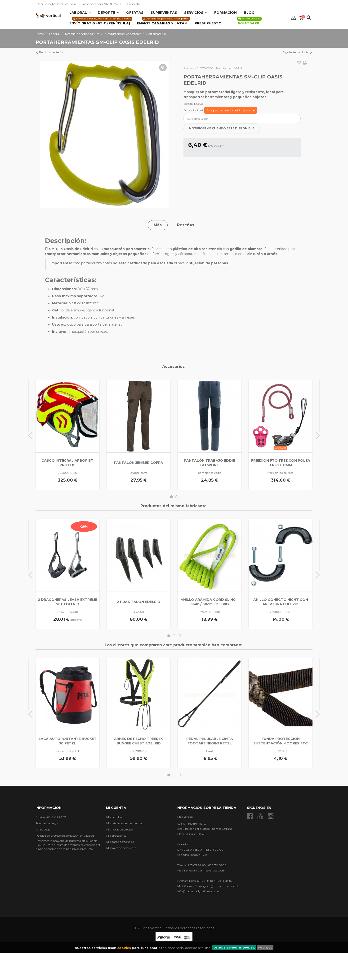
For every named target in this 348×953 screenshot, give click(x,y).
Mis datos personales (120, 842)
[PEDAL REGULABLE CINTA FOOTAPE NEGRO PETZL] (209, 694)
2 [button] (176, 496)
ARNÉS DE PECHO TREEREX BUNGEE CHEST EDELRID (138, 741)
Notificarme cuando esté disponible (221, 128)
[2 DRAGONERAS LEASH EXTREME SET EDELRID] (67, 555)
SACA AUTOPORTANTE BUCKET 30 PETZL (67, 741)
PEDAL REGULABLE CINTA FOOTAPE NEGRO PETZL (209, 741)
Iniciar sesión (293, 17)
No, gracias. (265, 947)
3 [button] (179, 635)
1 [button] (171, 496)
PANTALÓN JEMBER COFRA (138, 463)
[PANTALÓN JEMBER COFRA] (138, 415)
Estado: (188, 103)
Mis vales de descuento (121, 848)
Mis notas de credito (119, 829)
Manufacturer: (224, 68)
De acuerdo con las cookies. (234, 947)
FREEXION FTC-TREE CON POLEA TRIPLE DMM (280, 462)
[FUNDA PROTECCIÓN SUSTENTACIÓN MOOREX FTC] (280, 694)
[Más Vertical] (48, 15)
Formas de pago (47, 823)
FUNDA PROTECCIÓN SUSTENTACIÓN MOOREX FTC (280, 741)
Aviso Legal (43, 829)
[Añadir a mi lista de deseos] (299, 63)
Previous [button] (30, 435)
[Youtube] (260, 816)
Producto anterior (50, 52)
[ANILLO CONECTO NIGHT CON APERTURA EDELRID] (280, 555)
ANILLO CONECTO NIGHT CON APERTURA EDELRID (280, 601)
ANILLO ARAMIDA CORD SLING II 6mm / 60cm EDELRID (209, 601)
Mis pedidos (114, 817)
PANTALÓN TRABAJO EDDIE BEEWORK (209, 462)
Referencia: (189, 68)
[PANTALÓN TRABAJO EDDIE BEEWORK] (209, 415)
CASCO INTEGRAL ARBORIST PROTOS (67, 462)
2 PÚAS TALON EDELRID (138, 602)
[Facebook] (250, 816)
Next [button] (317, 435)
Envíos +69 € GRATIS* (51, 817)
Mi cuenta (116, 808)
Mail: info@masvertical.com (57, 4)
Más (158, 225)
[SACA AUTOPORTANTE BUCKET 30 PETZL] (67, 694)
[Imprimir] (305, 63)
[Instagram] (270, 816)
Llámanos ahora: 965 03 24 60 (101, 4)
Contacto (133, 4)
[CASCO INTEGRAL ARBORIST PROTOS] (67, 415)
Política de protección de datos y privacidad (65, 835)
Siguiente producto (296, 52)
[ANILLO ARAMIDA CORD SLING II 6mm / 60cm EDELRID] (209, 555)
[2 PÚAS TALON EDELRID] (138, 555)
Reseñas (185, 225)
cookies (124, 948)
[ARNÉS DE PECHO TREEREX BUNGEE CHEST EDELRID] (138, 694)
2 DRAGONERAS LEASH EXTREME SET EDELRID (67, 601)
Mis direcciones (116, 835)
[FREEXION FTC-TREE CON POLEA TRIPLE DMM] (280, 415)
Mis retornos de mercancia (124, 823)
